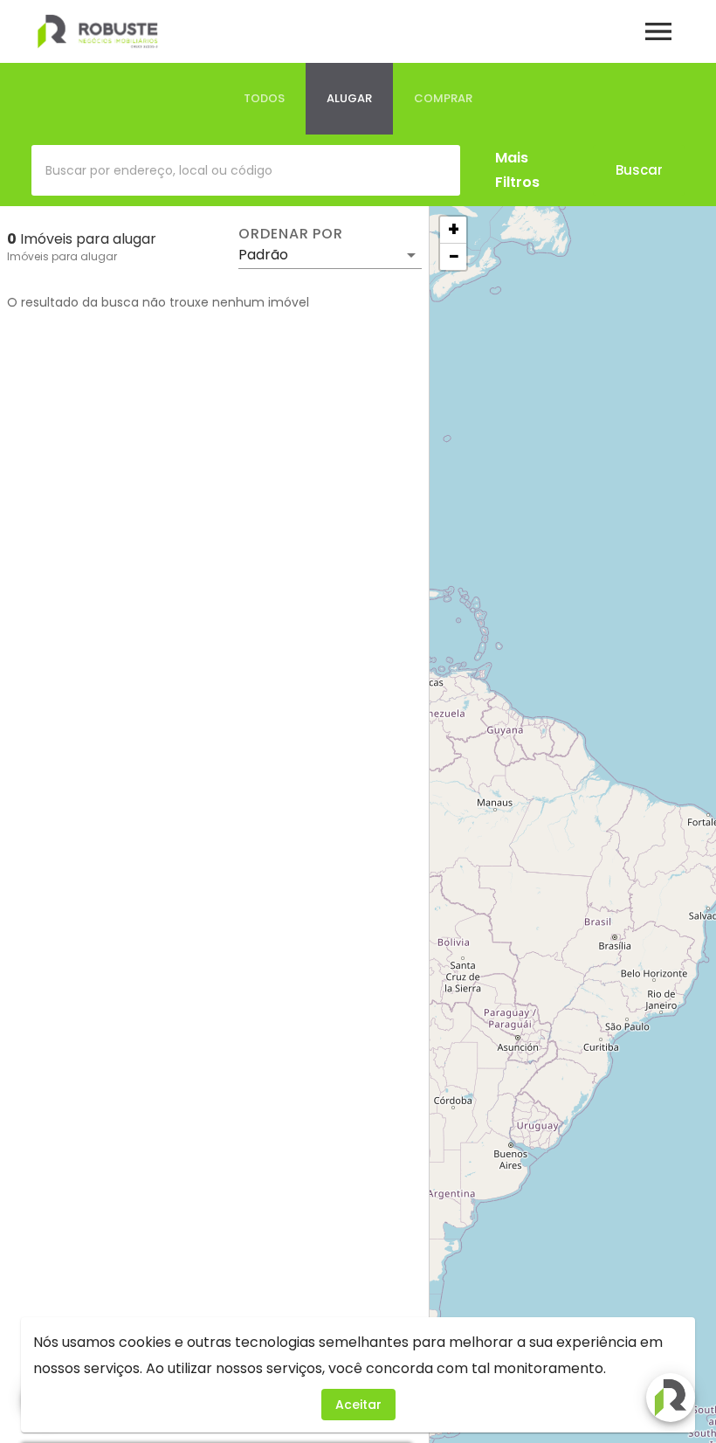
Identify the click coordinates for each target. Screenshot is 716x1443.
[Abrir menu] (658, 31)
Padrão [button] (263, 255)
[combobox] (245, 170)
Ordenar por (290, 234)
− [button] (454, 257)
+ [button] (453, 230)
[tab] (264, 99)
